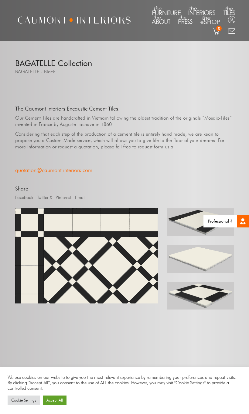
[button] (243, 221)
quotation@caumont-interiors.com (53, 170)
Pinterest (63, 197)
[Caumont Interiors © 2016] (86, 255)
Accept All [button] (54, 400)
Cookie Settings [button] (23, 400)
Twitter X (44, 197)
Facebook (24, 197)
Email (80, 197)
